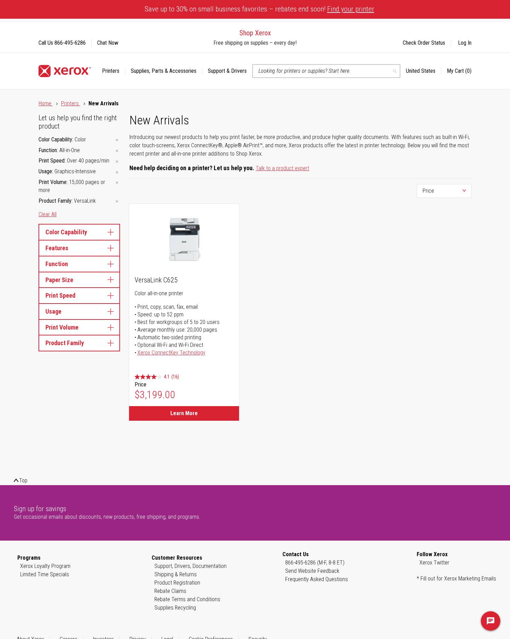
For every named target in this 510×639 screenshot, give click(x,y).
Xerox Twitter (434, 562)
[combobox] (326, 71)
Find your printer (350, 9)
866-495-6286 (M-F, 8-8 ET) (315, 562)
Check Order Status (424, 43)
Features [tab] (56, 248)
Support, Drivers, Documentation (190, 566)
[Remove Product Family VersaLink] (117, 201)
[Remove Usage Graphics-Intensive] (117, 172)
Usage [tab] (53, 311)
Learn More (184, 413)
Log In (464, 43)
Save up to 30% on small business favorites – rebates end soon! (259, 9)
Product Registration (177, 582)
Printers (70, 103)
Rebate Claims (170, 591)
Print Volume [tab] (61, 327)
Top (23, 480)
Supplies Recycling (175, 607)
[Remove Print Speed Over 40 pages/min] (117, 161)
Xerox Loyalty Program (45, 566)
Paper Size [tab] (59, 279)
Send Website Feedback (312, 571)
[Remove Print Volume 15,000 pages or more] (117, 183)
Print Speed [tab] (60, 295)
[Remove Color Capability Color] (117, 140)
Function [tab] (56, 264)
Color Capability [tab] (66, 232)
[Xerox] (65, 71)
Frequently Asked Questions (316, 579)
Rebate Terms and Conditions (187, 599)
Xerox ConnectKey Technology (171, 352)
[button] (423, 71)
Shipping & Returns (175, 574)
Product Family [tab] (64, 343)
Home (46, 103)
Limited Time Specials (44, 574)
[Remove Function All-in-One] (117, 151)
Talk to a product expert (282, 168)
